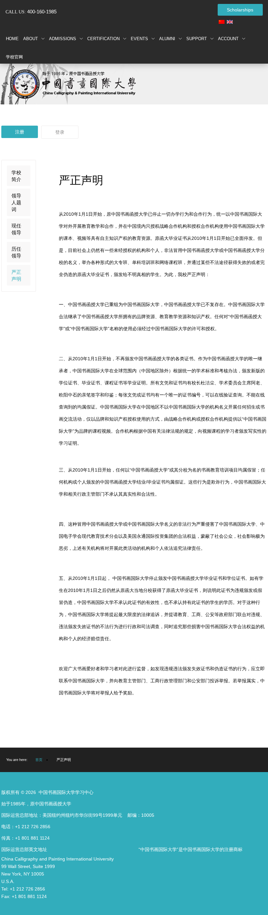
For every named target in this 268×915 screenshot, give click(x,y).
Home (12, 38)
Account (228, 38)
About (30, 38)
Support (196, 38)
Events (139, 38)
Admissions (62, 38)
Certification (103, 38)
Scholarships (240, 9)
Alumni (167, 38)
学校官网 (14, 56)
